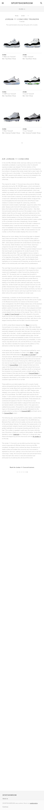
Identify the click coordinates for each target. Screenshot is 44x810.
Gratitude (16, 434)
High (31, 352)
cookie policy (34, 803)
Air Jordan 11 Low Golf (29, 354)
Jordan (23, 15)
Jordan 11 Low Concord (12, 314)
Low (37, 352)
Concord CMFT (26, 411)
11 (28, 15)
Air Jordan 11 (37, 436)
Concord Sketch (33, 373)
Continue (5, 807)
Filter (22, 9)
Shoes (16, 15)
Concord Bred (14, 365)
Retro (27, 325)
